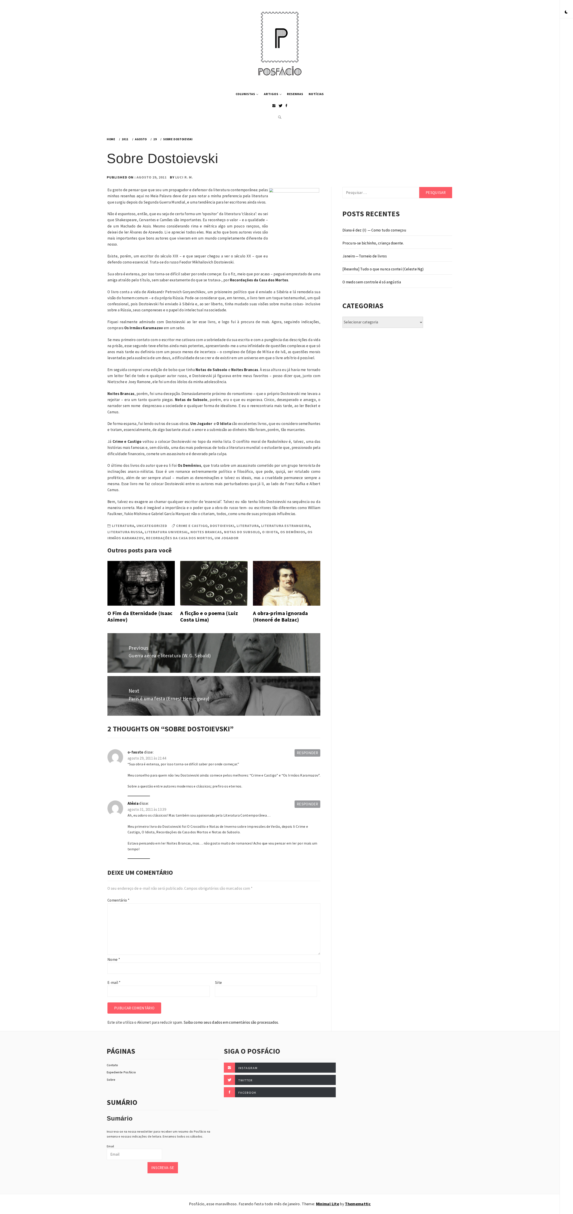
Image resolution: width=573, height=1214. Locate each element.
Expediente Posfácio (121, 1072)
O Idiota (270, 532)
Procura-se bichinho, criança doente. (373, 243)
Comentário (118, 900)
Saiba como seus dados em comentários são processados (231, 1022)
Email (110, 1146)
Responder (307, 752)
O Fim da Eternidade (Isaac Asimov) (140, 616)
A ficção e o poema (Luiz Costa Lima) (209, 616)
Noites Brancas (206, 532)
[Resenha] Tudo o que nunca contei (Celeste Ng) (383, 269)
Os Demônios (292, 532)
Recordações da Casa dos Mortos (179, 538)
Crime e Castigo (192, 525)
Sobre (111, 1080)
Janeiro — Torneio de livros (364, 256)
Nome (113, 959)
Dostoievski (222, 525)
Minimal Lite (327, 1203)
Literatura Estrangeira (285, 525)
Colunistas (245, 94)
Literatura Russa (125, 532)
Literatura (123, 525)
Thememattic (358, 1203)
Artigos (271, 94)
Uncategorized (152, 525)
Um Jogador (227, 538)
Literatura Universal (166, 532)
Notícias (316, 94)
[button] (566, 12)
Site (218, 982)
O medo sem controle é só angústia (371, 282)
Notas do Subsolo (242, 532)
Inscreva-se (162, 1167)
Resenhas (295, 94)
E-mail (114, 982)
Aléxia (133, 803)
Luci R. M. (184, 177)
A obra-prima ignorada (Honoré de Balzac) (280, 616)
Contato (112, 1065)
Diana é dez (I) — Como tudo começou (374, 230)
